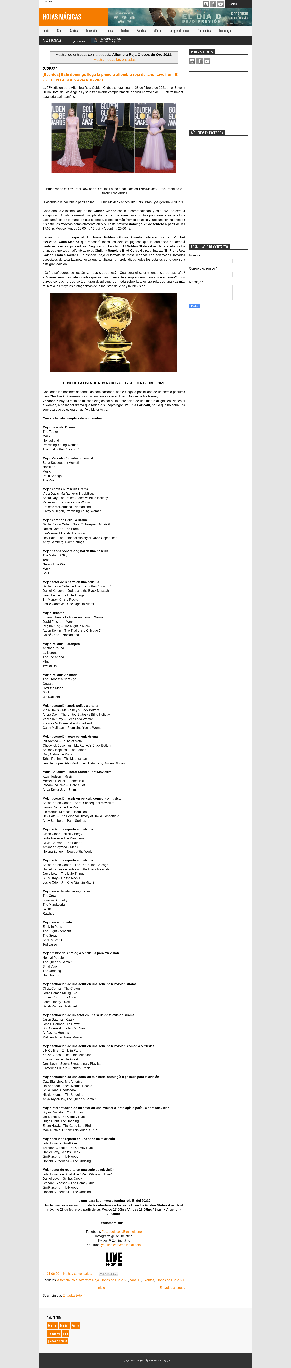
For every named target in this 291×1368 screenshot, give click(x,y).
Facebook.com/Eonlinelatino (122, 1231)
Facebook (213, 4)
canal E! (135, 1280)
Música (158, 30)
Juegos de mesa (179, 30)
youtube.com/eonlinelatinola (121, 1245)
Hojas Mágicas (62, 16)
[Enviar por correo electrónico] (101, 1274)
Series (74, 30)
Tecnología (225, 30)
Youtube (220, 4)
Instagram (206, 4)
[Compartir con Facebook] (112, 1274)
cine (65, 1333)
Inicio (46, 30)
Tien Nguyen (164, 1360)
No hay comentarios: (78, 1273)
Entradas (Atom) (74, 1295)
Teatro (125, 30)
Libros (109, 30)
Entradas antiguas (172, 1287)
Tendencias (204, 30)
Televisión (92, 30)
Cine (59, 30)
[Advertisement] (218, 98)
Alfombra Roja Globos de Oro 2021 (103, 1280)
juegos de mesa (57, 1341)
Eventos (141, 30)
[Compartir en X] (108, 1274)
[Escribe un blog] (105, 1274)
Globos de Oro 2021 (170, 1280)
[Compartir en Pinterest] (116, 1274)
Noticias (52, 40)
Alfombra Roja (67, 1280)
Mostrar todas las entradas (114, 60)
